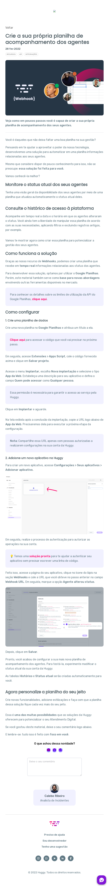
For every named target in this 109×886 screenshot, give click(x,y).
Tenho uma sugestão (54, 846)
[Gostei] (48, 750)
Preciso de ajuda (54, 834)
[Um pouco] (54, 750)
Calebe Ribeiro (55, 796)
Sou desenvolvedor (55, 840)
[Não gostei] (60, 750)
